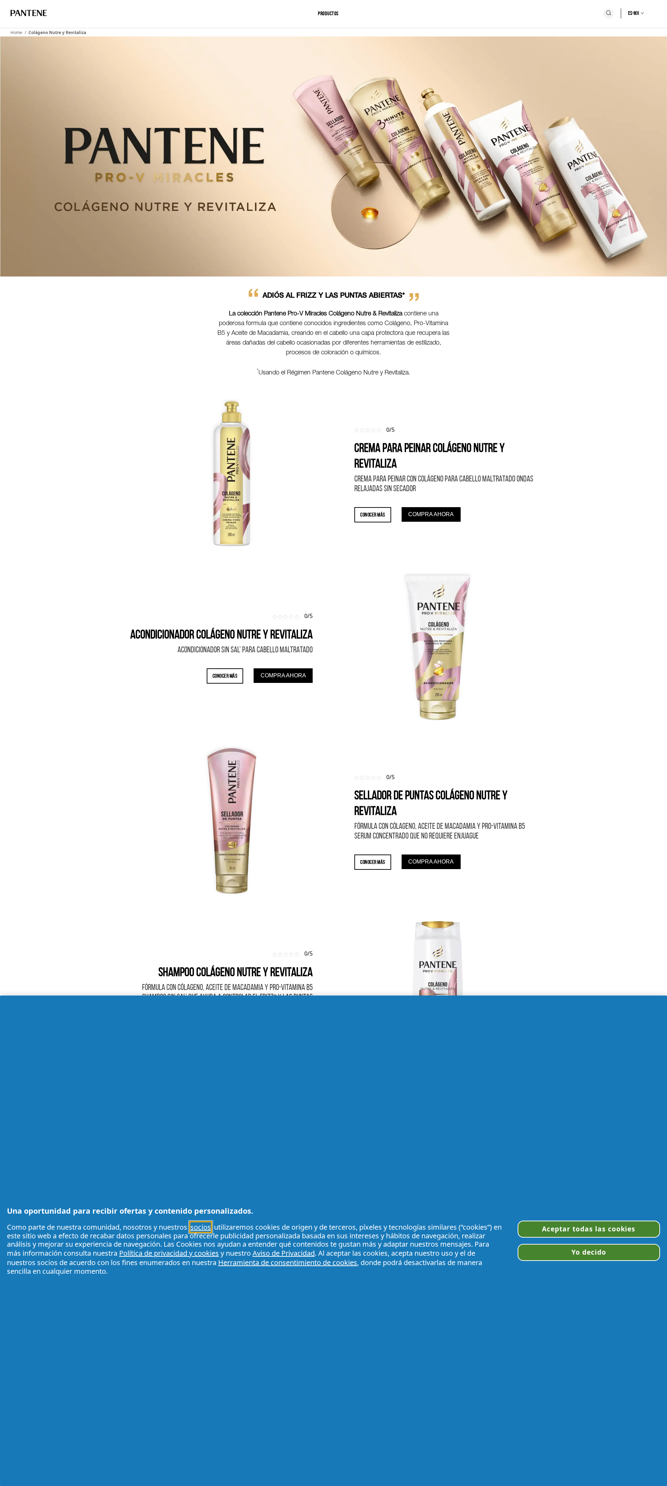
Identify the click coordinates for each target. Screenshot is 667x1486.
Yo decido (588, 1252)
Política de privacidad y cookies (169, 1253)
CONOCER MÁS (372, 515)
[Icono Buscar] (608, 13)
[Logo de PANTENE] (28, 13)
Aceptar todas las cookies (588, 1228)
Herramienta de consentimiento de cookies (287, 1262)
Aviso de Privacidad (284, 1253)
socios (200, 1227)
